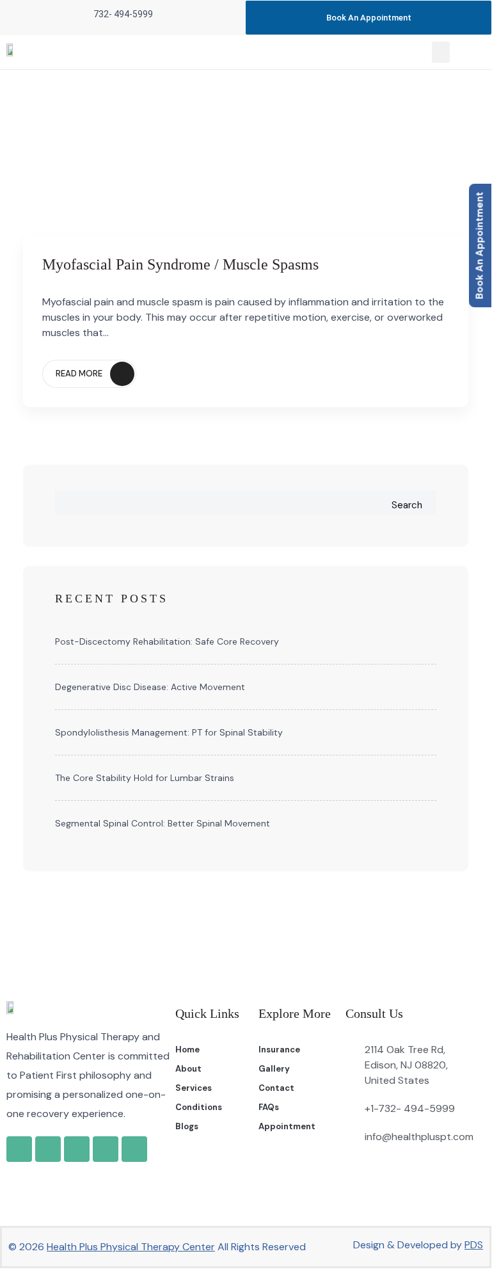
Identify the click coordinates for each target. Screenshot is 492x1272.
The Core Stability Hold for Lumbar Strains (144, 778)
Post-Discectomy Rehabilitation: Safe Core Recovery (167, 641)
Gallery (274, 1068)
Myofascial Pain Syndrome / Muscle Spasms (180, 264)
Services (193, 1088)
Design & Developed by (418, 1245)
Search (407, 505)
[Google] (19, 1149)
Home (187, 1049)
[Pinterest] (134, 1149)
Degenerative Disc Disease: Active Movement (150, 687)
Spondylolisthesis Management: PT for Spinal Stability (169, 732)
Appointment (286, 1126)
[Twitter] (105, 1149)
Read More (79, 373)
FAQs (268, 1107)
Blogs (186, 1126)
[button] (441, 52)
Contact (276, 1088)
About (188, 1068)
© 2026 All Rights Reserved (157, 1246)
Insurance (279, 1049)
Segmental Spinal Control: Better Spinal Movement (162, 823)
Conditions (198, 1107)
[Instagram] (77, 1149)
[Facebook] (48, 1149)
